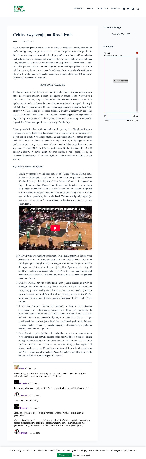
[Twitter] (128, 9)
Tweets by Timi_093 (121, 34)
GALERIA (59, 84)
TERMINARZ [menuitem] (78, 8)
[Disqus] (52, 399)
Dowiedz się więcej (81, 454)
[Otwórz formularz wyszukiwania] (138, 9)
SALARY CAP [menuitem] (102, 8)
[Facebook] (124, 9)
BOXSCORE (46, 84)
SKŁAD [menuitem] (90, 8)
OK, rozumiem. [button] (64, 455)
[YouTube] (133, 9)
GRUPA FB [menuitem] (115, 8)
